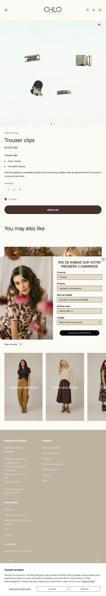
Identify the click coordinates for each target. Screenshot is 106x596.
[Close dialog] (103, 259)
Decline (85, 588)
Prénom (61, 283)
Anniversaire (63, 306)
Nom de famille (64, 295)
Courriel (61, 272)
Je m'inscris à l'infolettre (79, 333)
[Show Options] (99, 322)
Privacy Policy (88, 581)
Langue (60, 317)
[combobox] (78, 322)
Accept (52, 588)
